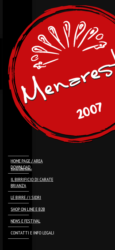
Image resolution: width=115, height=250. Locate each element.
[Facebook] (17, 245)
